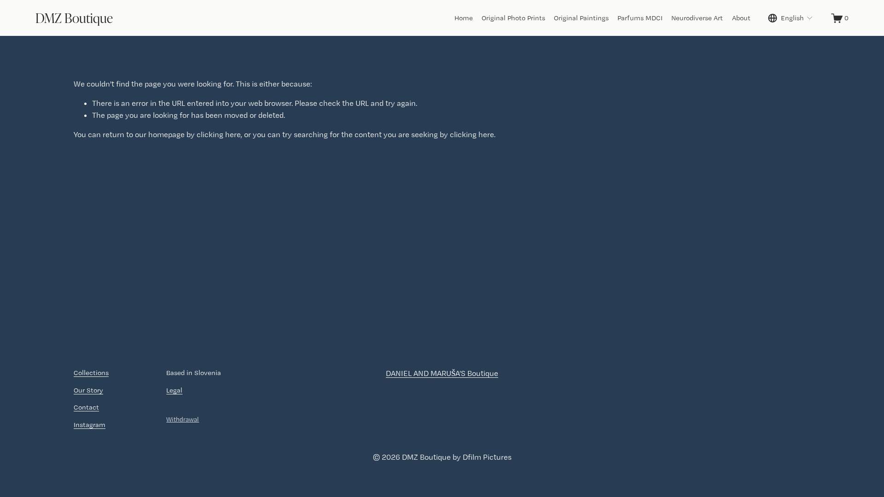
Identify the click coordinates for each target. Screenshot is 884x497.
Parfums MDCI (640, 18)
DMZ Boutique (74, 17)
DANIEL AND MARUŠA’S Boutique (442, 373)
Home (463, 18)
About (741, 18)
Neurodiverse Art (697, 18)
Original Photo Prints (513, 18)
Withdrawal (182, 419)
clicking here (219, 134)
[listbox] (790, 18)
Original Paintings (581, 18)
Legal (174, 390)
